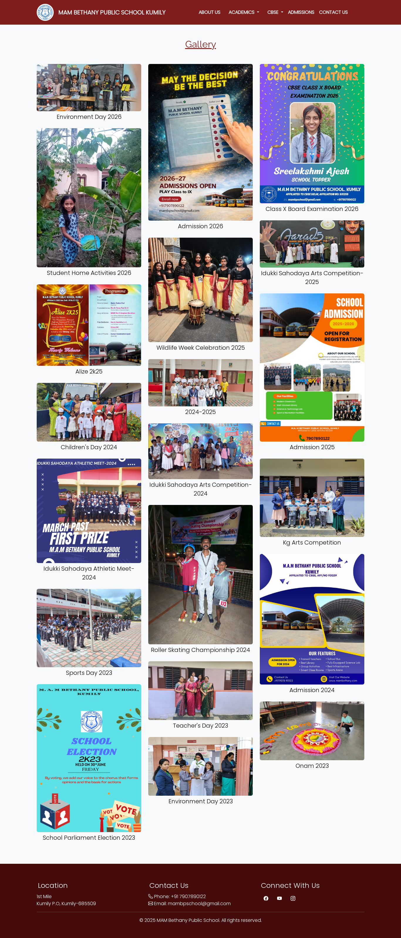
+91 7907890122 (188, 896)
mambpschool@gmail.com (199, 903)
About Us (209, 12)
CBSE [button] (272, 12)
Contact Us (333, 12)
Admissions (301, 12)
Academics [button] (240, 12)
